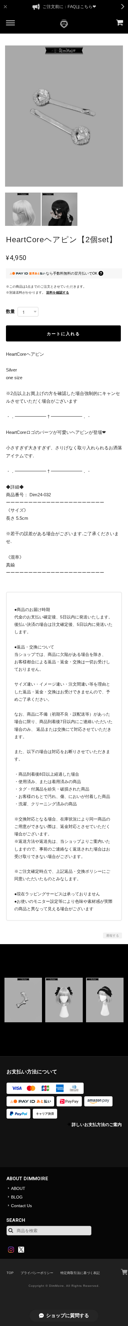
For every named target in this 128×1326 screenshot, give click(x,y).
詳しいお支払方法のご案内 (97, 1124)
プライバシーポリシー (37, 1273)
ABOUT (18, 1188)
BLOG (17, 1197)
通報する (112, 935)
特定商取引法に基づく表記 (80, 1273)
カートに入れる (63, 333)
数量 (10, 311)
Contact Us (21, 1205)
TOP (10, 1273)
